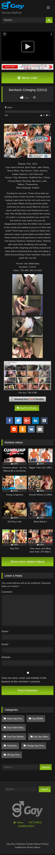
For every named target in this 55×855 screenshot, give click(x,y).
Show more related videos (27, 561)
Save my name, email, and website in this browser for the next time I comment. (24, 680)
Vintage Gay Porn (35, 745)
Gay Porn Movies (28, 408)
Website (6, 657)
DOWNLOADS (26, 826)
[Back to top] (45, 846)
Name (6, 631)
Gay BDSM (37, 718)
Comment (7, 592)
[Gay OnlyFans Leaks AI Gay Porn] (23, 6)
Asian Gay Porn (14, 718)
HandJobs (12, 745)
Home (20, 822)
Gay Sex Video (41, 736)
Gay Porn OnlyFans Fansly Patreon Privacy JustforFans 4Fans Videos (28, 845)
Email (5, 644)
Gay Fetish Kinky (15, 727)
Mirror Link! (29, 78)
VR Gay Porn (13, 754)
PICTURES (35, 822)
